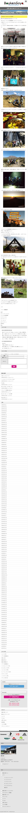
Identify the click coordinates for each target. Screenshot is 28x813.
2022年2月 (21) (4, 497)
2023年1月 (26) (4, 476)
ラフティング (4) (4, 673)
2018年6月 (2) (3, 582)
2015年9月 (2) (3, 646)
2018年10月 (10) (4, 575)
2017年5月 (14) (4, 608)
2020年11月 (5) (4, 527)
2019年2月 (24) (4, 567)
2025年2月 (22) (4, 426)
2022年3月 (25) (4, 495)
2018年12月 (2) (4, 571)
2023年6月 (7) (3, 466)
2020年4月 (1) (3, 539)
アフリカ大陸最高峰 (4, 315)
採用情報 (3, 722)
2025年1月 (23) (4, 428)
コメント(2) (15, 18)
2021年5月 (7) (3, 515)
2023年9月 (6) (3, 460)
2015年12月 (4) (4, 640)
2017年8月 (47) (4, 602)
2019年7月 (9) (3, 557)
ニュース (3, 716)
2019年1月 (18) (4, 569)
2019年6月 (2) (3, 559)
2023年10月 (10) (4, 458)
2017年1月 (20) (4, 616)
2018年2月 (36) (4, 590)
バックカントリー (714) (5, 665)
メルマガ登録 (3, 724)
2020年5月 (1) (3, 537)
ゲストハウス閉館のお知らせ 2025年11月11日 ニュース (6, 391)
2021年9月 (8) (3, 507)
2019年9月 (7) (3, 553)
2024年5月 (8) (3, 444)
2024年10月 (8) (4, 434)
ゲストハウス (4, 796)
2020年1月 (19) (4, 545)
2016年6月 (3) (3, 628)
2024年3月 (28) (4, 448)
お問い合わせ (3, 720)
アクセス (3, 718)
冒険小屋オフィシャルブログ (7, 790)
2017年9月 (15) (4, 600)
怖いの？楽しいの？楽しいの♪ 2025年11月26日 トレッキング (6, 387)
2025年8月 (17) (4, 414)
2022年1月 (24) (4, 499)
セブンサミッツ (3, 318)
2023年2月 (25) (4, 474)
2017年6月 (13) (4, 606)
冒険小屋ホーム (5, 773)
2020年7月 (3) (3, 535)
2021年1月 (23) (4, 523)
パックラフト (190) (4, 675)
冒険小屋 (2, 18)
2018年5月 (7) (3, 584)
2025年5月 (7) (3, 420)
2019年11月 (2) (4, 549)
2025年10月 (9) (4, 410)
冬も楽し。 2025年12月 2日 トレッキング (6, 384)
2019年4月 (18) (4, 563)
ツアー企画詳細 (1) (4, 663)
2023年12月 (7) (4, 454)
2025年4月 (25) (4, 422)
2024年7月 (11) (4, 440)
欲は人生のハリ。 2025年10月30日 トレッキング (6, 398)
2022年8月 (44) (4, 486)
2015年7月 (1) (3, 648)
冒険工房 (5, 309)
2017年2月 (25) (4, 614)
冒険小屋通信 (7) (4, 661)
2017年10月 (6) (4, 598)
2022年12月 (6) (4, 478)
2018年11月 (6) (4, 573)
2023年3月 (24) (4, 472)
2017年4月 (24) (4, 610)
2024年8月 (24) (4, 438)
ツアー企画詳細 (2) (4, 656)
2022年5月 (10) (4, 491)
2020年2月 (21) (4, 543)
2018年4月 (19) (4, 586)
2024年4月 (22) (4, 446)
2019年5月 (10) (4, 561)
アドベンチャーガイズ (5, 313)
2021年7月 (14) (4, 511)
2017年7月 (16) (4, 604)
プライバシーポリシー (5, 726)
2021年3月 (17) (4, 519)
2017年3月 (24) (4, 612)
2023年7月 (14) (4, 464)
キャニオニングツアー (8, 783)
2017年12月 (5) (4, 594)
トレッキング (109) (4, 669)
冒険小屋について (4, 712)
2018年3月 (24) (4, 588)
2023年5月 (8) (3, 468)
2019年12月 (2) (4, 547)
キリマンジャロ (3, 317)
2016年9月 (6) (3, 622)
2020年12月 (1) (4, 525)
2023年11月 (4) (4, 456)
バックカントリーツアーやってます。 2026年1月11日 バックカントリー (8, 380)
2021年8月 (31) (4, 509)
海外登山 (2, 323)
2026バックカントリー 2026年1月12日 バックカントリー (7, 376)
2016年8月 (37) (4, 624)
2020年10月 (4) (4, 529)
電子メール (4, 357)
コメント (4, 361)
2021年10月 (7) (4, 505)
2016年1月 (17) (4, 638)
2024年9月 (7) (3, 436)
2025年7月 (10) (4, 416)
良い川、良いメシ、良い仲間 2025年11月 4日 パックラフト (6, 394)
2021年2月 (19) (4, 521)
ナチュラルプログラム (8, 785)
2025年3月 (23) (4, 424)
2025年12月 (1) (4, 406)
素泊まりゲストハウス (5, 714)
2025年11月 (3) (4, 408)
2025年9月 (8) (3, 412)
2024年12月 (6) (4, 430)
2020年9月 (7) (3, 531)
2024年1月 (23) (4, 452)
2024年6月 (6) (3, 442)
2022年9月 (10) (4, 484)
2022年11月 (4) (4, 480)
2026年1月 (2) (3, 404)
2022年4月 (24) (4, 493)
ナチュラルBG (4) (4, 677)
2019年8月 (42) (4, 555)
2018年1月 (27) (4, 592)
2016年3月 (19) (4, 634)
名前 (4, 355)
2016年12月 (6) (4, 618)
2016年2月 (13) (4, 636)
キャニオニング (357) (5, 667)
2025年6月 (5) (3, 418)
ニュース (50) (3, 654)
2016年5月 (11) (4, 630)
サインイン (9, 354)
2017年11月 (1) (4, 596)
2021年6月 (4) (3, 513)
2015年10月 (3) (4, 644)
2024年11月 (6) (4, 432)
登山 (1, 325)
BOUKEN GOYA (6, 811)
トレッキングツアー (7, 779)
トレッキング (3, 320)
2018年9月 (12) (4, 577)
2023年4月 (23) (4, 470)
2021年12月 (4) (4, 501)
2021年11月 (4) (4, 503)
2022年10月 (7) (4, 482)
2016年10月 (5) (4, 620)
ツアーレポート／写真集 (6, 792)
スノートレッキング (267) (6, 671)
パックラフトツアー (7, 781)
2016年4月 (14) (4, 632)
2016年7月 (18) (4, 626)
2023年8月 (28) (4, 462)
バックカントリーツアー (8, 777)
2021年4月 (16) (4, 517)
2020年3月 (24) (4, 541)
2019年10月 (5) (4, 551)
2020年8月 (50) (4, 533)
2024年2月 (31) (4, 450)
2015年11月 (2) (4, 642)
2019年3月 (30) (4, 565)
